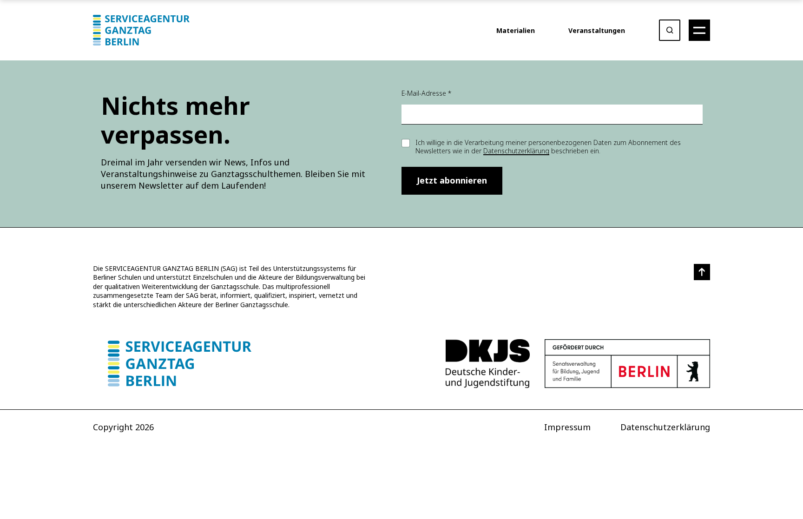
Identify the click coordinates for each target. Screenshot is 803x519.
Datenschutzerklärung (516, 150)
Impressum (567, 427)
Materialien (515, 30)
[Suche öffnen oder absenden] (669, 30)
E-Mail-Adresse (426, 93)
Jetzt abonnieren (452, 180)
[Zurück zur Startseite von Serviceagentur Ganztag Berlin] (179, 363)
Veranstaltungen (596, 30)
